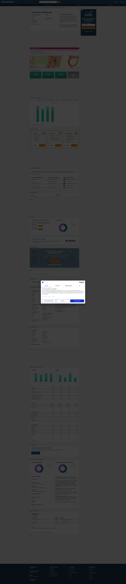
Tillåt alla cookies (77, 300)
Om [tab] (79, 285)
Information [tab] (57, 285)
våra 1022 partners (47, 290)
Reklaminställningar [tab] (68, 285)
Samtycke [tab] (46, 285)
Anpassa (62, 300)
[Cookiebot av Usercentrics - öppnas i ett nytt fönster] (79, 282)
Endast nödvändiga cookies (49, 300)
